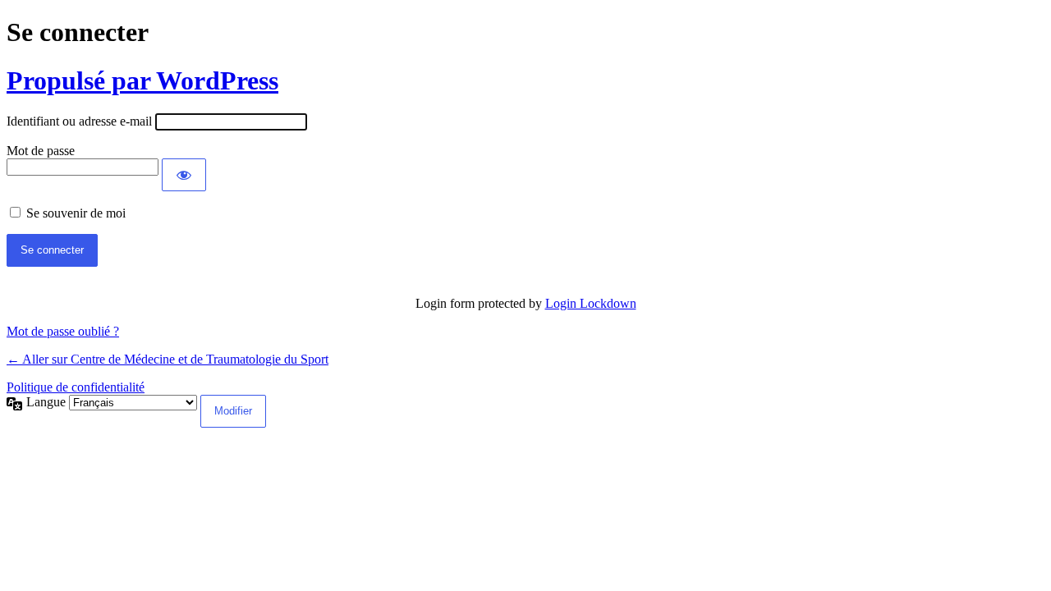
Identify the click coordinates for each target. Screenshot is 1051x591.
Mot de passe (41, 151)
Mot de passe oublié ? (63, 331)
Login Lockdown (590, 303)
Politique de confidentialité (76, 387)
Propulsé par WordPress (142, 80)
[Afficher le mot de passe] (184, 174)
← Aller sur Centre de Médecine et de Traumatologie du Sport (167, 359)
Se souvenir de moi (76, 213)
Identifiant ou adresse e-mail (79, 121)
